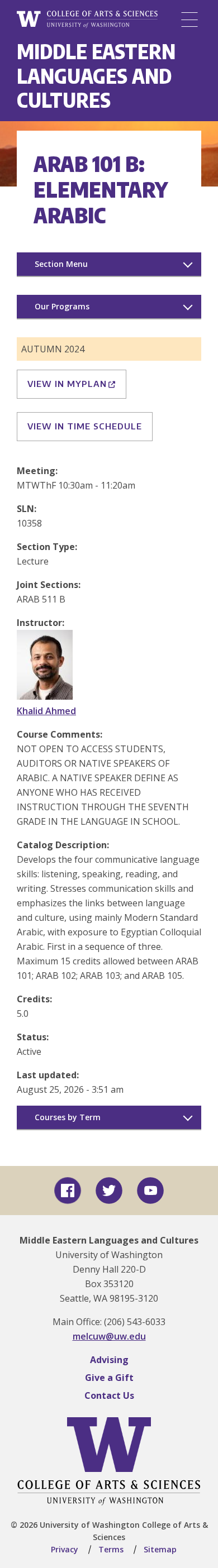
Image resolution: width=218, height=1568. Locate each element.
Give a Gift (109, 1377)
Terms (111, 1549)
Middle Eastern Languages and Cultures (96, 75)
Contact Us (109, 1395)
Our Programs (62, 306)
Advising (109, 1360)
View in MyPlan (67, 384)
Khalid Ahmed (46, 711)
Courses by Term (68, 1117)
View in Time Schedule (84, 426)
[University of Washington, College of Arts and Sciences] (87, 19)
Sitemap (160, 1549)
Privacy (64, 1549)
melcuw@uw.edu (109, 1336)
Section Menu (61, 264)
